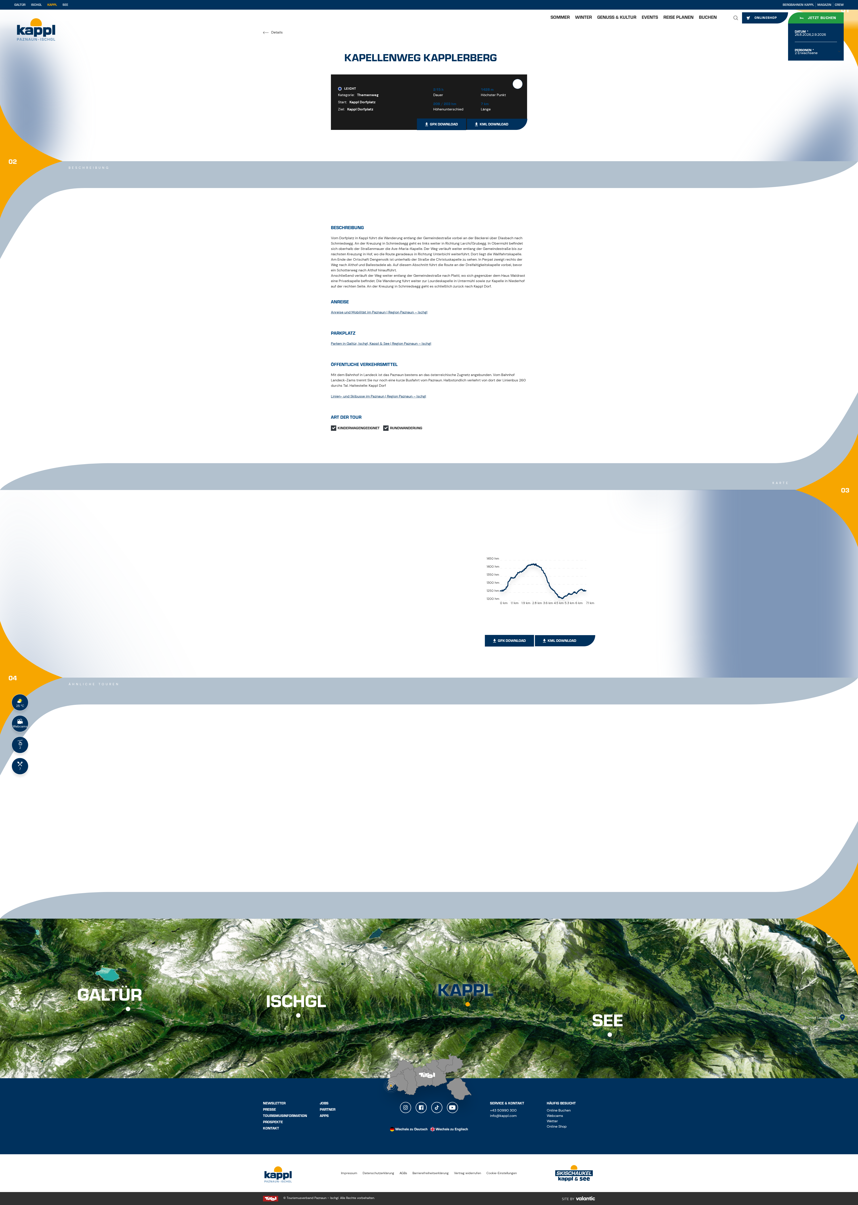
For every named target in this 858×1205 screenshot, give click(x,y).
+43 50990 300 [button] (503, 1110)
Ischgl (36, 5)
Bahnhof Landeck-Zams (822, 1018)
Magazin (824, 4)
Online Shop (557, 1126)
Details (276, 32)
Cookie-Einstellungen (501, 1173)
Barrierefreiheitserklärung (430, 1173)
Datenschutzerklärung (378, 1173)
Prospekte (273, 1122)
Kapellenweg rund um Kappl (526, 869)
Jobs (324, 1103)
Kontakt (271, 1128)
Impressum (349, 1173)
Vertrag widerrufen (467, 1173)
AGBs (403, 1173)
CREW (839, 4)
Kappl (52, 5)
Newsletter (274, 1103)
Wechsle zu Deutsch (411, 1129)
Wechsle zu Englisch (452, 1129)
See (65, 5)
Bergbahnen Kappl (798, 4)
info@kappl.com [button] (503, 1115)
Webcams (555, 1115)
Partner (327, 1109)
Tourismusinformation (285, 1116)
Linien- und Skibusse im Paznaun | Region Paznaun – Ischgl (378, 396)
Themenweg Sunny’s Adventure (304, 869)
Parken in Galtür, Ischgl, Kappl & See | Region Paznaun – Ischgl (381, 343)
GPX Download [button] (444, 124)
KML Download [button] (494, 124)
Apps (324, 1116)
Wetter (552, 1121)
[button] (736, 17)
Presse (269, 1109)
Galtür (19, 5)
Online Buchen (559, 1110)
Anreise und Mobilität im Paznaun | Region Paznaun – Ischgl (379, 312)
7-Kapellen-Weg (398, 869)
